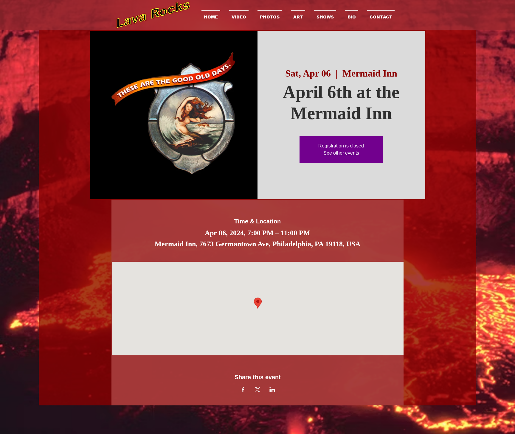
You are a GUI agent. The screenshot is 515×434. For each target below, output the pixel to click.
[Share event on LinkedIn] (272, 389)
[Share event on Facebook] (243, 389)
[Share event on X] (257, 389)
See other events (341, 152)
